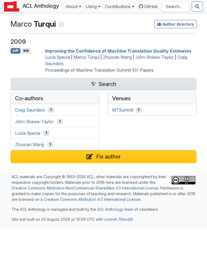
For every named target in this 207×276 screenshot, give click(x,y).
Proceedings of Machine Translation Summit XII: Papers (99, 70)
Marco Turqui (86, 57)
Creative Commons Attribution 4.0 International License (92, 199)
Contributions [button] (118, 6)
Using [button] (91, 6)
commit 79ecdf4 (118, 219)
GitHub (151, 6)
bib (26, 51)
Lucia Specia (57, 57)
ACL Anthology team (115, 209)
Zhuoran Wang (117, 57)
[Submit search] (197, 6)
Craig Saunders (30, 110)
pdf (15, 51)
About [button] (71, 6)
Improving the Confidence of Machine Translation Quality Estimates (118, 50)
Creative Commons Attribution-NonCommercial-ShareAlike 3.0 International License (85, 188)
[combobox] (175, 6)
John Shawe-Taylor (154, 57)
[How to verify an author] (61, 24)
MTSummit (122, 110)
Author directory (178, 24)
